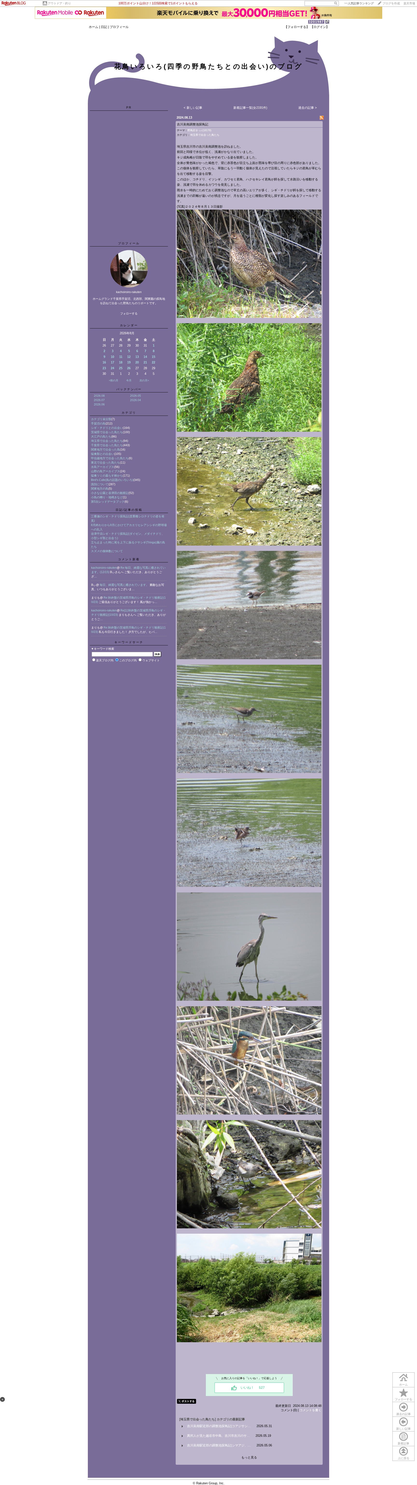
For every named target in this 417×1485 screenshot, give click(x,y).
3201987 (316, 22)
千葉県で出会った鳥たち (107, 445)
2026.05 (135, 395)
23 (104, 368)
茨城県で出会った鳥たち (107, 432)
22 (153, 362)
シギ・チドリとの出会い (107, 428)
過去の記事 (403, 1414)
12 (129, 357)
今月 (129, 380)
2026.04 (135, 400)
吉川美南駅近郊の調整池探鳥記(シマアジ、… (219, 1445)
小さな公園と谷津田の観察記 (110, 493)
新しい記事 (403, 1428)
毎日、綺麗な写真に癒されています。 (125, 585)
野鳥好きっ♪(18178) (199, 130)
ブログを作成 (391, 3)
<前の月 (113, 380)
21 (145, 362)
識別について (99, 484)
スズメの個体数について (107, 551)
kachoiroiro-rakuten (104, 567)
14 (145, 357)
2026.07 (99, 400)
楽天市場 (409, 3)
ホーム (93, 27)
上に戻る (403, 1458)
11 (120, 357)
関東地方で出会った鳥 (105, 449)
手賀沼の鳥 (98, 423)
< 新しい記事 (193, 107)
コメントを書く (310, 1410)
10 (112, 357)
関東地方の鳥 (99, 488)
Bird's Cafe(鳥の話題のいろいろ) (112, 480)
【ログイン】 (319, 27)
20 (137, 362)
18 (120, 362)
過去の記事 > (307, 107)
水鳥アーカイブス (102, 467)
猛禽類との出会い (102, 454)
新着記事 (403, 1443)
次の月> (144, 380)
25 (120, 368)
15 (153, 357)
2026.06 (99, 404)
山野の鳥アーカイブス (105, 471)
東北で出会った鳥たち (105, 462)
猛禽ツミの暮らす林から (107, 475)
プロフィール (119, 27)
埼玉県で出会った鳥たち (107, 441)
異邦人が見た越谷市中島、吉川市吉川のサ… (218, 1435)
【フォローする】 (296, 27)
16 (104, 362)
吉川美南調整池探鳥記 (192, 124)
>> (359, 3)
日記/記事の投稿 (129, 510)
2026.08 (99, 395)
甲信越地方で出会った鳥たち (110, 458)
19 (129, 362)
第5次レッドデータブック (108, 501)
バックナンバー (129, 389)
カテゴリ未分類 (101, 419)
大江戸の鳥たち (101, 436)
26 (129, 368)
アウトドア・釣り (59, 3)
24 (112, 368)
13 (137, 357)
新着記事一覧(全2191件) (250, 107)
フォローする (403, 1399)
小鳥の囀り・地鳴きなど (107, 497)
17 (112, 362)
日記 (104, 27)
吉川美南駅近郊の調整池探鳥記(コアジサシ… (219, 1426)
